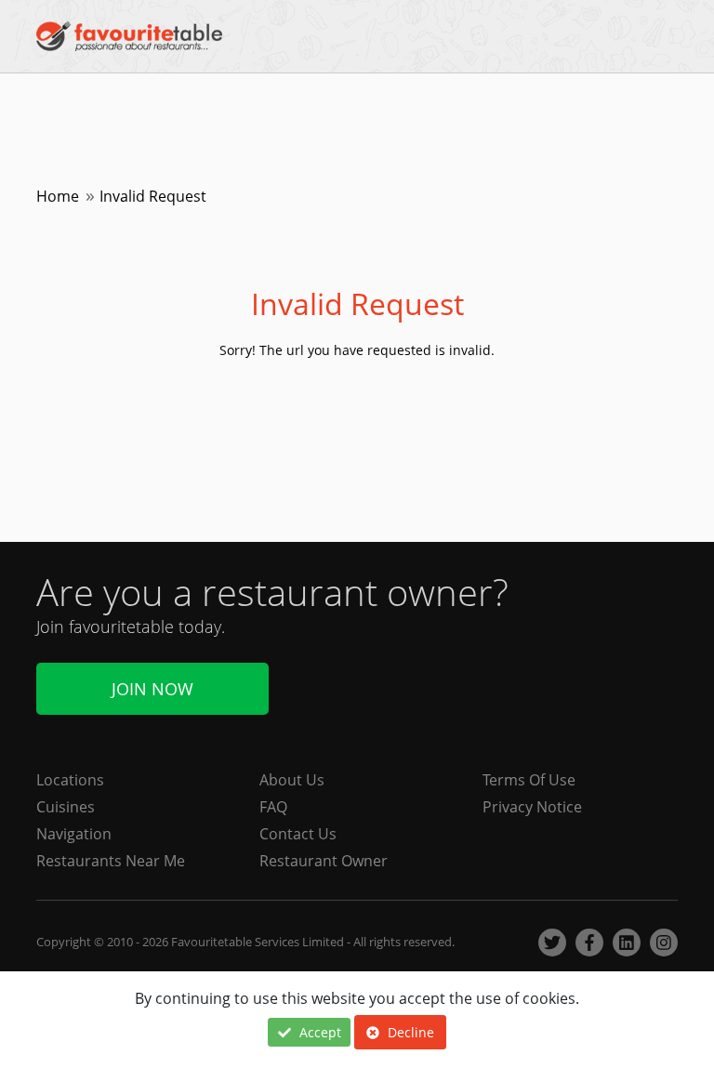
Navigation (74, 834)
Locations (70, 780)
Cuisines (65, 807)
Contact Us (298, 834)
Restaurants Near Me (110, 860)
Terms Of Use (529, 780)
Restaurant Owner (323, 860)
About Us (291, 780)
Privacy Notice (532, 807)
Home (57, 196)
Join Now (152, 689)
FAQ (273, 807)
